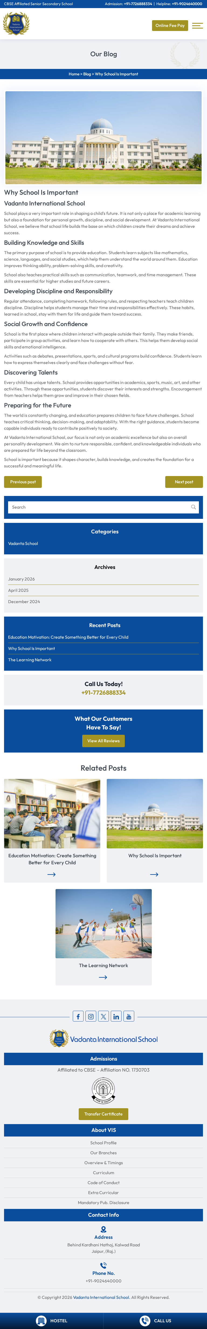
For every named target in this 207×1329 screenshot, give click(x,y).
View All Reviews (103, 741)
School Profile (103, 1143)
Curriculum (103, 1173)
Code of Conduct (104, 1182)
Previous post (23, 482)
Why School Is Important (31, 648)
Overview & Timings (103, 1163)
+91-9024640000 (187, 3)
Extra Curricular (103, 1192)
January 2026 (21, 579)
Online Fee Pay (170, 26)
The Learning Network (29, 660)
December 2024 (24, 601)
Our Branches (103, 1153)
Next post (184, 482)
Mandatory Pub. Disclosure (103, 1202)
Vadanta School (23, 543)
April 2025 (18, 590)
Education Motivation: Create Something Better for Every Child (68, 637)
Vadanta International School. (101, 1297)
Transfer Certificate (103, 1114)
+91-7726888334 (138, 3)
